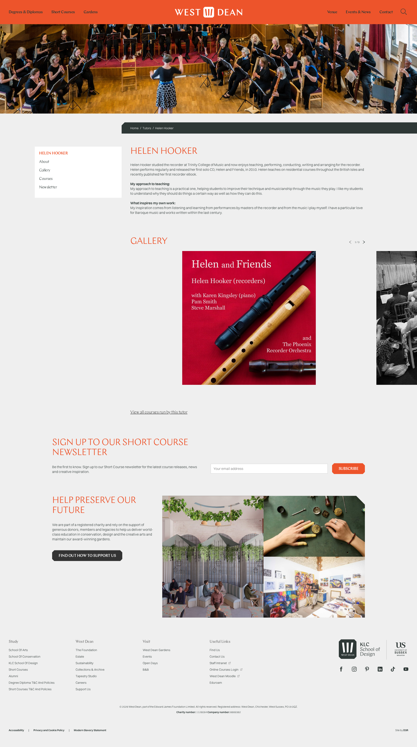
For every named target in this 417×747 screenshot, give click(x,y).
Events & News (358, 12)
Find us (215, 650)
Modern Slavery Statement (90, 730)
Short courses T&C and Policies (30, 689)
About (44, 162)
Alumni (13, 676)
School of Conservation (24, 656)
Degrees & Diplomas (26, 12)
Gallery (44, 171)
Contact (386, 12)
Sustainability (84, 663)
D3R (405, 730)
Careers (81, 682)
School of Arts (18, 650)
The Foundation (86, 650)
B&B (146, 669)
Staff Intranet (218, 663)
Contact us (217, 656)
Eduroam (216, 682)
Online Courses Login (224, 669)
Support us (83, 689)
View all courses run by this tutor (158, 412)
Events (147, 656)
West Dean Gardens (156, 650)
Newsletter (48, 187)
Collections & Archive (90, 669)
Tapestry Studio (86, 676)
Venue (332, 12)
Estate (80, 656)
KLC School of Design (23, 663)
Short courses (63, 12)
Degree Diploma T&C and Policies (32, 682)
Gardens (91, 12)
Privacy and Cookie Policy (49, 730)
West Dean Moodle (223, 676)
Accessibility (16, 730)
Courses (46, 179)
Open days (150, 663)
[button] (350, 242)
